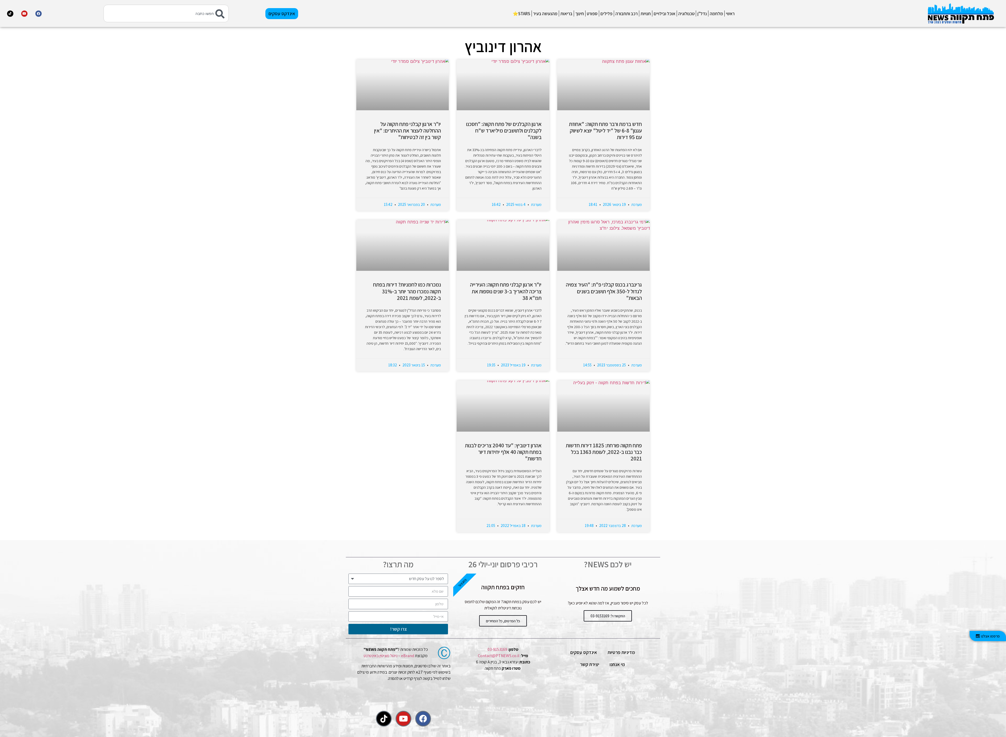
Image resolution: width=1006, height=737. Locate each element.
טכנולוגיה (686, 13)
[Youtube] (24, 13)
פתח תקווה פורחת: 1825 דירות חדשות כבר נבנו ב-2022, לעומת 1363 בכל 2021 (604, 452)
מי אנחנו (617, 664)
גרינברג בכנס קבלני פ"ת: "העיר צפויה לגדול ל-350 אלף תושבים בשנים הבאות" (604, 291)
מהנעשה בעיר (545, 13)
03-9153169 (497, 649)
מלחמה (716, 13)
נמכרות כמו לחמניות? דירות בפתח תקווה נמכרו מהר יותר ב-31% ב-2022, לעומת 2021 (407, 291)
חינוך (579, 13)
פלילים (606, 13)
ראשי (730, 13)
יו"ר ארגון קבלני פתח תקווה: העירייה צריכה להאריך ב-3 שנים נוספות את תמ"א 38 (506, 291)
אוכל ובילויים (664, 13)
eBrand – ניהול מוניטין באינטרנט (389, 655)
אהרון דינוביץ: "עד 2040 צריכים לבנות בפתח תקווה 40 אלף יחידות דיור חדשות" (503, 452)
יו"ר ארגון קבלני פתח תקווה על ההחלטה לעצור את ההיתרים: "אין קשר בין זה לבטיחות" (407, 130)
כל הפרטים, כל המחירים (503, 620)
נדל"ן (702, 13)
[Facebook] (38, 13)
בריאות (566, 13)
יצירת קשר (589, 664)
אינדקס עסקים (583, 652)
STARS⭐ (521, 13)
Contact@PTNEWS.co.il (499, 655)
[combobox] (166, 13)
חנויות (646, 13)
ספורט (592, 13)
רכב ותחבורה (626, 13)
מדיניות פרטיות (621, 652)
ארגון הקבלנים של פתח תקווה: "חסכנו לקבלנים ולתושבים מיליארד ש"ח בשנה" (504, 130)
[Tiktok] (10, 13)
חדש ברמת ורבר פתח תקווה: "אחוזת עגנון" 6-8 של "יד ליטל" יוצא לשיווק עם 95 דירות (605, 130)
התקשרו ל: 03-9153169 (608, 615)
